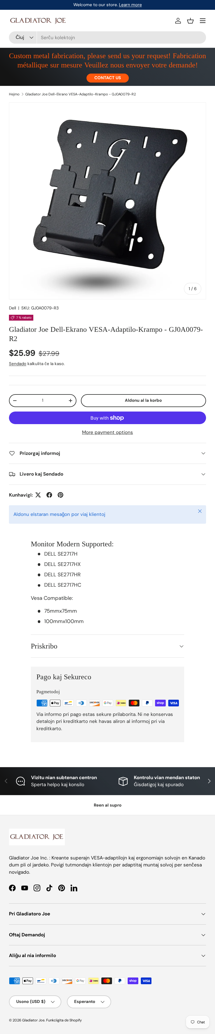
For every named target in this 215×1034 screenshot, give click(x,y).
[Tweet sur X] (38, 494)
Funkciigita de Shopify (64, 1020)
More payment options (107, 432)
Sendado (17, 363)
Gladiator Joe (33, 1020)
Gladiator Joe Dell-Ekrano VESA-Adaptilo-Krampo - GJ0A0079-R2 (80, 94)
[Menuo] (203, 21)
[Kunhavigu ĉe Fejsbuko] (49, 494)
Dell (12, 308)
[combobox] (107, 37)
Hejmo (14, 94)
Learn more (130, 5)
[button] (190, 21)
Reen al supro (107, 805)
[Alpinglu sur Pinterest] (60, 494)
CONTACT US (107, 78)
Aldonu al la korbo (143, 400)
